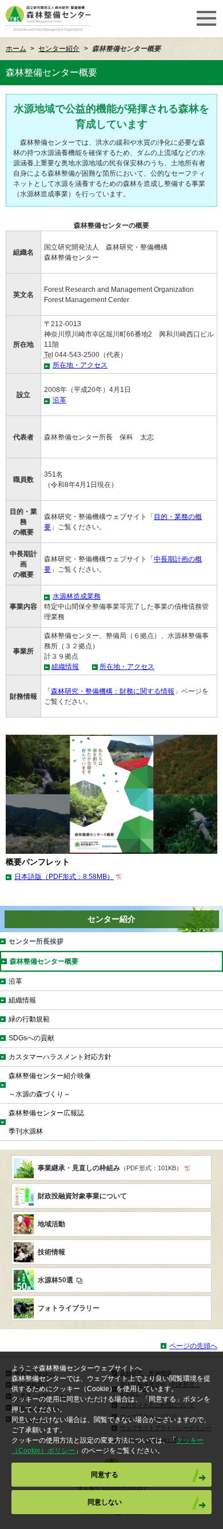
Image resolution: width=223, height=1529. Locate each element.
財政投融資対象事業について (82, 1196)
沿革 (59, 400)
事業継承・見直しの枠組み (110, 1168)
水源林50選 (56, 1280)
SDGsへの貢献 (31, 1038)
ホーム (16, 49)
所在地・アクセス (80, 365)
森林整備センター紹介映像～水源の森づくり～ (50, 1085)
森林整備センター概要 (44, 961)
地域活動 (51, 1224)
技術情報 (51, 1252)
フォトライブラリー (68, 1308)
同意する (104, 1475)
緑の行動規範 (29, 1019)
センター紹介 (58, 49)
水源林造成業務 (77, 596)
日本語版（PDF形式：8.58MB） (64, 877)
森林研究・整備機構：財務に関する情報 (112, 691)
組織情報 (65, 667)
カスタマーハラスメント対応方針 (60, 1057)
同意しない (104, 1502)
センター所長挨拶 (36, 941)
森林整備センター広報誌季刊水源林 (46, 1122)
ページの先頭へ (193, 1346)
